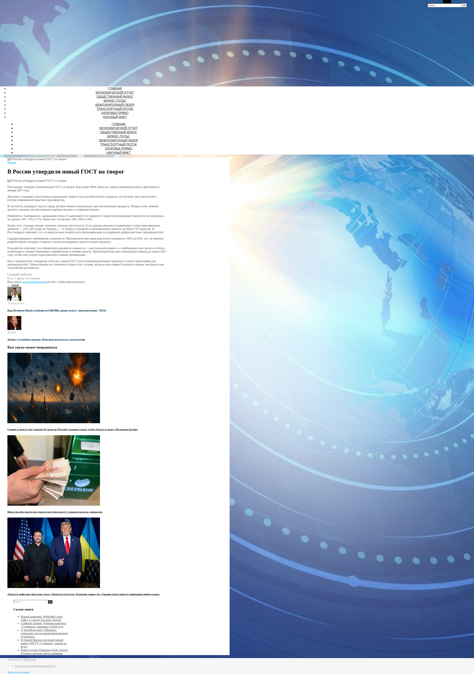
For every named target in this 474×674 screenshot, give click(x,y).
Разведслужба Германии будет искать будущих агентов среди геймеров (44, 651)
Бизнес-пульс (115, 101)
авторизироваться (33, 281)
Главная (115, 88)
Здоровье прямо (114, 113)
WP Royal (30, 659)
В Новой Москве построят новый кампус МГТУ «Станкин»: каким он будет (44, 643)
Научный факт (115, 117)
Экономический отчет (114, 92)
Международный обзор (114, 105)
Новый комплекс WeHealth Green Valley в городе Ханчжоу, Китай (42, 618)
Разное (11, 162)
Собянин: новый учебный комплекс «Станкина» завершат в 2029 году (43, 625)
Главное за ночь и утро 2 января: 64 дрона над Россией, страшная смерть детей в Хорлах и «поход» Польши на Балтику (72, 429)
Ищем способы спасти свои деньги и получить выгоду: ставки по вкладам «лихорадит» (55, 512)
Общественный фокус (114, 97)
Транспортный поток (114, 109)
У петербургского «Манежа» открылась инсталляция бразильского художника (44, 633)
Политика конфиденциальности (35, 666)
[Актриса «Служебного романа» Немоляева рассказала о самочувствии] (14, 329)
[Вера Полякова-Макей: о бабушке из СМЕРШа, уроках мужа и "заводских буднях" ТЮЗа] (14, 299)
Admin (15, 285)
